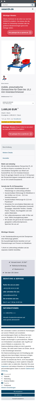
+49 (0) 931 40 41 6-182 (11, 288)
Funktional (7, 385)
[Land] (34, 1)
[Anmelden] (2, 1)
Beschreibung (7, 147)
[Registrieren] (4, 1)
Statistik (6, 376)
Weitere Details (8, 152)
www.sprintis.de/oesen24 (11, 320)
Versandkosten (17, 119)
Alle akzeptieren (18, 391)
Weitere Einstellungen (8, 387)
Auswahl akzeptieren (18, 398)
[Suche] (32, 4)
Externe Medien (9, 381)
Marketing (7, 379)
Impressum (5, 366)
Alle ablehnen (18, 395)
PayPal (6, 383)
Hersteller (6, 158)
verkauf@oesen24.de (10, 295)
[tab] (18, 147)
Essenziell (7, 374)
